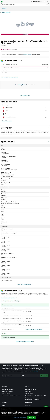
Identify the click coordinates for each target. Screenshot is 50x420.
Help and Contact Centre (31, 389)
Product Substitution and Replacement (11, 395)
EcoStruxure (28, 405)
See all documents (7, 121)
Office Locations (29, 393)
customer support (27, 54)
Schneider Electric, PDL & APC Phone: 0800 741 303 (35, 396)
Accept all (31, 417)
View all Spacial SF (6, 12)
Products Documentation (7, 389)
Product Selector (6, 393)
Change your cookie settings (20, 417)
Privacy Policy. (35, 371)
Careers (4, 405)
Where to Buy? (28, 391)
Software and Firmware (7, 391)
